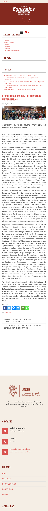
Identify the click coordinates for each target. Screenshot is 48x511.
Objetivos (7, 49)
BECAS (5, 494)
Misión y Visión (9, 43)
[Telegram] (18, 308)
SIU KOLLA (6, 479)
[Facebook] (5, 308)
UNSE (4, 474)
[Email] (23, 308)
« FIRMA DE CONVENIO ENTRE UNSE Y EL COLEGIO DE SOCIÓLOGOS (20, 320)
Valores (6, 45)
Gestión (6, 41)
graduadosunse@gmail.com (20, 449)
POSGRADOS (7, 489)
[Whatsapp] (27, 308)
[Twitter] (9, 308)
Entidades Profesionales (12, 51)
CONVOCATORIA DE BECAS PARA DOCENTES (19, 90)
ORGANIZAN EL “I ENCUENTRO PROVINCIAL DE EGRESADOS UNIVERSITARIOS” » (22, 327)
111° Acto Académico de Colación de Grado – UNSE (20, 76)
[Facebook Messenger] (14, 308)
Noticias (8, 312)
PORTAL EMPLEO (9, 484)
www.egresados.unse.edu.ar (20, 452)
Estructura (7, 47)
